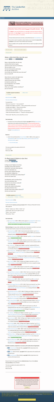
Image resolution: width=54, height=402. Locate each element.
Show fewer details (9, 49)
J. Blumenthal (10, 196)
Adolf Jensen (11, 266)
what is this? (18, 195)
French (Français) (13, 355)
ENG (14, 161)
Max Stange (11, 323)
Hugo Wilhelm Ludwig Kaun (14, 272)
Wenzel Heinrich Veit (13, 328)
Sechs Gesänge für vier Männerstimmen (17, 293)
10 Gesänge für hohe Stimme (14, 341)
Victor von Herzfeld (13, 255)
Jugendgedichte (32, 220)
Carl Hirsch (11, 261)
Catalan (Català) (13, 347)
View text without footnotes (11, 202)
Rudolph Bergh (12, 231)
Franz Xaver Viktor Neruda (14, 296)
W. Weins (22, 196)
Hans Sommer (12, 318)
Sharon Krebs (38, 121)
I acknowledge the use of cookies (27, 399)
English (11, 351)
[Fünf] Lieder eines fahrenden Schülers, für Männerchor (29, 247)
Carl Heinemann (12, 250)
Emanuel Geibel (12, 220)
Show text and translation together (20, 49)
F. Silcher (16, 196)
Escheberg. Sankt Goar (15, 222)
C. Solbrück (11, 312)
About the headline (9, 200)
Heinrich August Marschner (14, 284)
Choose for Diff (8, 155)
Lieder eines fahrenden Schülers (28, 222)
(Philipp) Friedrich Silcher (14, 305)
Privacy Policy (39, 394)
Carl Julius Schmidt (13, 300)
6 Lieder (32, 236)
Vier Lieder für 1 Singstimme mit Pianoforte (26, 257)
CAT (12, 161)
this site (16, 395)
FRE (16, 161)
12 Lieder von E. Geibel (19, 252)
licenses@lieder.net (38, 37)
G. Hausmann (11, 245)
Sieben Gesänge (13, 298)
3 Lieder (34, 279)
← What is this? (24, 92)
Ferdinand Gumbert (13, 239)
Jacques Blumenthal (13, 236)
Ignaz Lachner (11, 279)
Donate (27, 387)
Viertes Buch (19, 138)
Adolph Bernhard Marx (13, 291)
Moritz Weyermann (13, 339)
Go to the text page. (14, 142)
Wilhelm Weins (12, 334)
